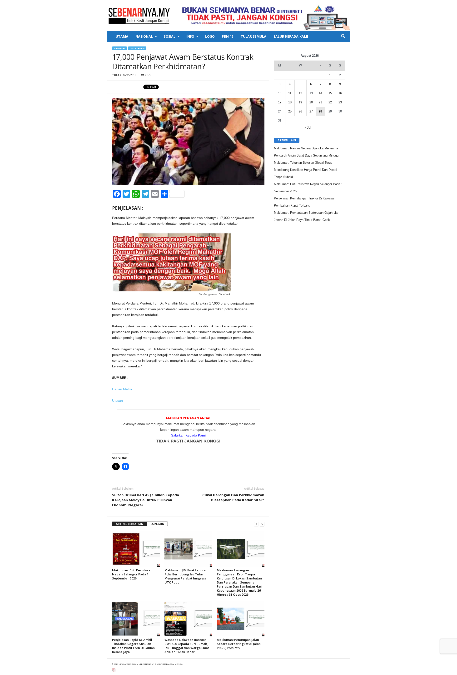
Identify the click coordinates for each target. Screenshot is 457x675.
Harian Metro (122, 389)
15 (330, 93)
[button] (343, 36)
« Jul (307, 127)
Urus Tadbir (137, 48)
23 (340, 102)
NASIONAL (144, 36)
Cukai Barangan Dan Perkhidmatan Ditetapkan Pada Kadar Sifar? (233, 497)
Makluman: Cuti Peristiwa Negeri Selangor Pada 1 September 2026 (131, 574)
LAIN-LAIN (157, 524)
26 (300, 111)
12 (300, 93)
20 (311, 102)
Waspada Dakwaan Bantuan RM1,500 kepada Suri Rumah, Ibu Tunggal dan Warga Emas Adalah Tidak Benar (186, 646)
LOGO (210, 36)
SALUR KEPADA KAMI (290, 36)
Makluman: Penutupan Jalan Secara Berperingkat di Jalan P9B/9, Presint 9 (239, 644)
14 (320, 93)
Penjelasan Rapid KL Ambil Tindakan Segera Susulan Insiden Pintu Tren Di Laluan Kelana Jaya (133, 646)
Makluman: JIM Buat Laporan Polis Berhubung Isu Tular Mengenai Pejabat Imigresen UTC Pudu (186, 576)
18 (290, 102)
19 (300, 102)
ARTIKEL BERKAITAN (129, 524)
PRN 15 (227, 36)
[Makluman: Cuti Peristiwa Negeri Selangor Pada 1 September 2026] (136, 549)
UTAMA (122, 36)
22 (330, 102)
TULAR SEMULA (253, 36)
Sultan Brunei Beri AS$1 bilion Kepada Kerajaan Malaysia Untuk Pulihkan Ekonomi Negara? (145, 499)
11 (289, 93)
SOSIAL (169, 36)
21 (320, 102)
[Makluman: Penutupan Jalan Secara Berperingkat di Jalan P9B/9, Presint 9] (240, 618)
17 (279, 102)
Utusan (118, 400)
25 (290, 111)
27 (311, 111)
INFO (190, 36)
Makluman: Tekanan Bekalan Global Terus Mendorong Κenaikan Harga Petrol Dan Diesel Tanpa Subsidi (305, 170)
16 (340, 93)
